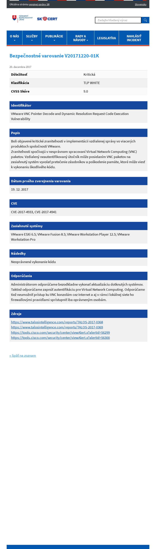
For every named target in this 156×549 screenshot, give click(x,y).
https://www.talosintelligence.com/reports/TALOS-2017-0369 (57, 327)
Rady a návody (79, 38)
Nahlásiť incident (134, 38)
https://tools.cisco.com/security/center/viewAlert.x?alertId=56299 (60, 332)
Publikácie (54, 36)
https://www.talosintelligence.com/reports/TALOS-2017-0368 (57, 322)
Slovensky (140, 4)
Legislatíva (106, 38)
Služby (31, 36)
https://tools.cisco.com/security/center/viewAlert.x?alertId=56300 (60, 337)
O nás (14, 36)
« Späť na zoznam (23, 355)
